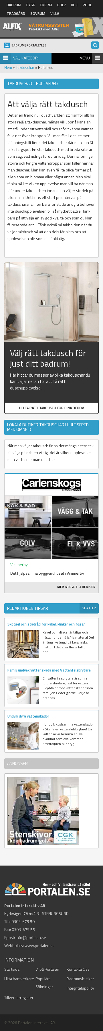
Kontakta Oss (78, 969)
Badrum (14, 5)
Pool (87, 5)
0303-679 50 (23, 921)
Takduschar (25, 67)
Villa (54, 13)
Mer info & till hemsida (76, 587)
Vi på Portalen (47, 969)
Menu (85, 58)
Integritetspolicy (80, 988)
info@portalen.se (31, 937)
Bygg (30, 5)
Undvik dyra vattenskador (28, 716)
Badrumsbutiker (80, 979)
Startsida (11, 969)
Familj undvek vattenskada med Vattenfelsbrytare (49, 670)
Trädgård (16, 13)
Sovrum (37, 13)
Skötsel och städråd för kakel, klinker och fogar (46, 624)
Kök (74, 5)
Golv (61, 5)
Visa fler (89, 608)
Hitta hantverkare (19, 979)
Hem (8, 67)
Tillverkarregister (18, 997)
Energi (46, 5)
